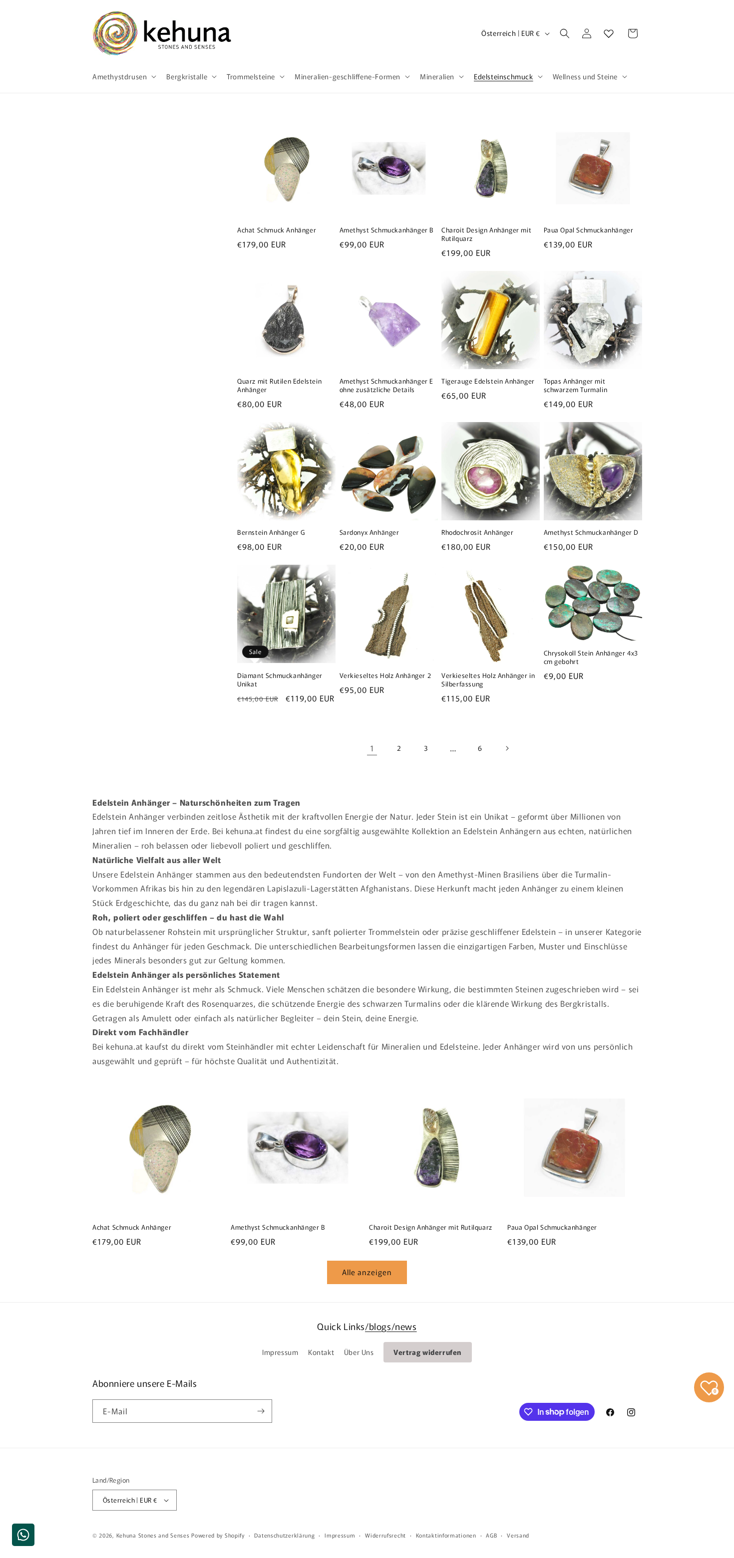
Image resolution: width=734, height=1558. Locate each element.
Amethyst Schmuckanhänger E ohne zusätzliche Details (387, 385)
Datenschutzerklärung (284, 1535)
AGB (491, 1535)
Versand (518, 1535)
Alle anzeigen (367, 1272)
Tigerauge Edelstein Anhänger (488, 381)
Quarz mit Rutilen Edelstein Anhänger (279, 385)
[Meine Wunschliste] (609, 33)
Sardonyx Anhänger (369, 532)
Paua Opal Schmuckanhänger (589, 230)
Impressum (280, 1352)
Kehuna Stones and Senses (153, 1535)
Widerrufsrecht (385, 1535)
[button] (123, 76)
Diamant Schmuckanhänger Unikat (280, 679)
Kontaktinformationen (446, 1535)
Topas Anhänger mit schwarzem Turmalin (576, 385)
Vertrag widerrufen (427, 1352)
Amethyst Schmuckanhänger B (387, 230)
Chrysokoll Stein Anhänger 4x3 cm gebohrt (591, 657)
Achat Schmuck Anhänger (276, 230)
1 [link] (372, 748)
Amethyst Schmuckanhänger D (591, 532)
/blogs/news (391, 1326)
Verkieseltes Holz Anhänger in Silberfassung (488, 679)
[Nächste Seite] (507, 748)
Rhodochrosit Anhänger (477, 532)
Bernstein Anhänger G (271, 532)
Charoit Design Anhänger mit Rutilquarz (486, 234)
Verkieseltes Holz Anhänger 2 (385, 675)
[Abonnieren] (261, 1411)
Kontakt (321, 1352)
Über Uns (359, 1352)
